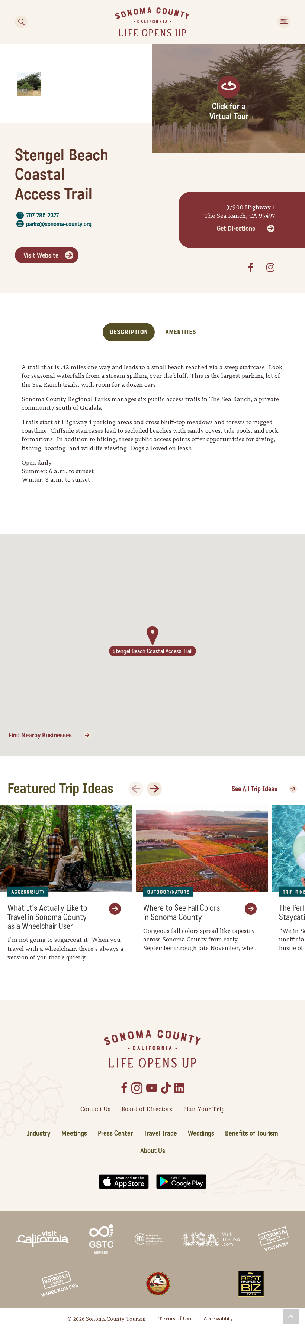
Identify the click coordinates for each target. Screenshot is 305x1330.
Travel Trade (160, 1133)
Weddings (201, 1133)
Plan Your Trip (204, 1109)
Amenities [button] (180, 332)
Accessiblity (218, 1318)
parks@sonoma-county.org (59, 223)
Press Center (115, 1133)
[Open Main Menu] (283, 22)
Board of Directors (146, 1109)
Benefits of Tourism (251, 1133)
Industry (39, 1133)
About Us (152, 1151)
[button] (291, 1316)
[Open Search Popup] (21, 22)
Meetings (74, 1133)
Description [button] (128, 332)
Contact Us (95, 1109)
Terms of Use (175, 1318)
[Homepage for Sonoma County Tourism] (152, 21)
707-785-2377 (42, 215)
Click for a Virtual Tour (228, 111)
